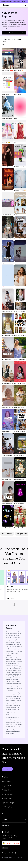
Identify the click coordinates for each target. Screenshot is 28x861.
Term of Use (19, 857)
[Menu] (26, 5)
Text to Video (6, 790)
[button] (14, 32)
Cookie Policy (12, 857)
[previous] (11, 604)
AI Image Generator (8, 794)
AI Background (7, 798)
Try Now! (23, 1)
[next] (16, 604)
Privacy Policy (5, 857)
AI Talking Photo (7, 807)
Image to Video (7, 786)
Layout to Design (8, 803)
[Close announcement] (26, 1)
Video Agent (6, 782)
